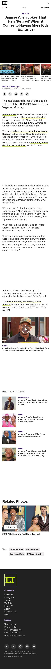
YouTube (8, 603)
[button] (25, 329)
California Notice (12, 632)
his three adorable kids (33, 117)
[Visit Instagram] (20, 647)
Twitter (7, 600)
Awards (26, 13)
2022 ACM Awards (33, 123)
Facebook (8, 594)
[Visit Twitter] (13, 647)
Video (24, 8)
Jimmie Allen (9, 114)
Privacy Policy (10, 627)
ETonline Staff (10, 611)
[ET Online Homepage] (5, 3)
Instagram (9, 597)
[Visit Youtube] (27, 646)
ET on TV (8, 606)
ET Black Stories (35, 554)
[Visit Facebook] (6, 647)
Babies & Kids (17, 554)
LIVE (5, 8)
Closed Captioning (12, 630)
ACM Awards (16, 549)
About (7, 609)
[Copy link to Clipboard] (27, 94)
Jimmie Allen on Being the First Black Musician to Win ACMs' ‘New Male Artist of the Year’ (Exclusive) (25, 349)
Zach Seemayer (12, 86)
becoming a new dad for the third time (25, 144)
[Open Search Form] (48, 3)
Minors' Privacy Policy (14, 635)
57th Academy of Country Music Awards (21, 303)
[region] (25, 49)
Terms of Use (10, 624)
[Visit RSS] (34, 647)
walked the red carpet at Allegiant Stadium (25, 133)
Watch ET (45, 8)
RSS (6, 614)
